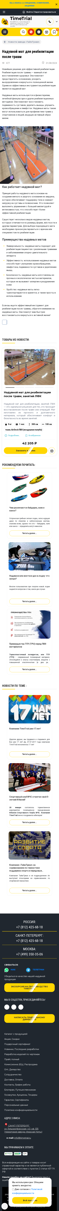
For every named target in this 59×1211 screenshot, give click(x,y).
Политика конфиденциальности (20, 1110)
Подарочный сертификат (17, 1044)
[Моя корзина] (46, 31)
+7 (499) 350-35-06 (29, 954)
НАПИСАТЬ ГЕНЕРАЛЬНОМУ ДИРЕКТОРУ (29, 1018)
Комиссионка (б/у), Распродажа (20, 1064)
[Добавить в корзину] (52, 450)
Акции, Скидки (11, 1039)
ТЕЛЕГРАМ (38, 969)
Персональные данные (16, 1105)
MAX (13, 969)
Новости (8, 685)
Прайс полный (11, 1059)
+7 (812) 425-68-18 (29, 927)
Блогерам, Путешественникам (20, 1089)
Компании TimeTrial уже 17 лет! (25, 728)
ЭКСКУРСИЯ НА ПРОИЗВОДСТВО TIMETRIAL (29, 987)
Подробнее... (14, 435)
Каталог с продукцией (15, 1034)
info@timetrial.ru (22, 1138)
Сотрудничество (12, 1074)
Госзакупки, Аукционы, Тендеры (20, 1095)
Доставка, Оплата (13, 1079)
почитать (28, 465)
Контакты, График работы (17, 1084)
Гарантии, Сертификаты (16, 1100)
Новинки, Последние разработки (21, 1049)
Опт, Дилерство (12, 1069)
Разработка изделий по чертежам (22, 1054)
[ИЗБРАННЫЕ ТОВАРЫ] (54, 32)
